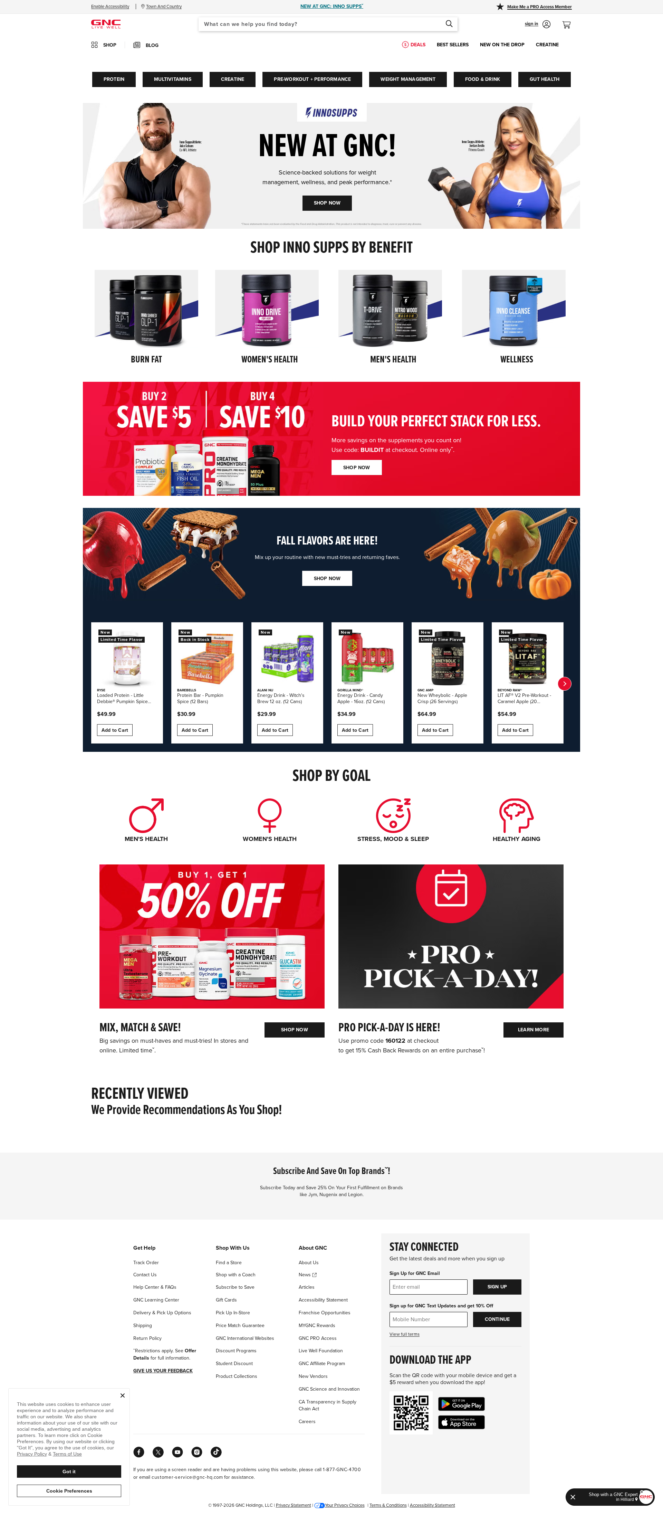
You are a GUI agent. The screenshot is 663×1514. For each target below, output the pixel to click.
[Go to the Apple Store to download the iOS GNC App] (461, 1422)
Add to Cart (115, 730)
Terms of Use (67, 1454)
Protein (114, 79)
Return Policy (147, 1338)
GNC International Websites (245, 1338)
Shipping (142, 1325)
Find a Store (229, 1263)
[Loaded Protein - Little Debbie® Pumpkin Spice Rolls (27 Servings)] (127, 658)
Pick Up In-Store (233, 1313)
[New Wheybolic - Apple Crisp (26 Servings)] (447, 658)
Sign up (497, 1287)
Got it (69, 1471)
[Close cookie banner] (122, 1395)
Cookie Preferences (69, 1491)
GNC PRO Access (318, 1338)
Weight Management (408, 79)
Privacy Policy (32, 1454)
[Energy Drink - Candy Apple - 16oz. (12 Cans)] (367, 658)
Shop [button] (109, 45)
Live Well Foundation (321, 1351)
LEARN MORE (533, 1030)
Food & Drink (482, 79)
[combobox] (328, 24)
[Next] (564, 684)
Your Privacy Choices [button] (345, 1505)
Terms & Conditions (388, 1505)
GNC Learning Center (156, 1300)
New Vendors (313, 1376)
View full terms (405, 1334)
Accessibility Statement (323, 1300)
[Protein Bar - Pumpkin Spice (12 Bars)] (207, 658)
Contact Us (145, 1275)
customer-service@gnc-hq (182, 1477)
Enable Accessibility (110, 6)
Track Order (146, 1263)
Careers (307, 1422)
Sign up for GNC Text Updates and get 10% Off (441, 1306)
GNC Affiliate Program (322, 1363)
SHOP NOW (327, 203)
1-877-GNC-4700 (342, 1470)
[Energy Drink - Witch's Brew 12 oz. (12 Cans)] (287, 658)
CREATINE (547, 45)
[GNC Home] (106, 24)
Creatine (232, 79)
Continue (497, 1319)
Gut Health (544, 79)
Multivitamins (172, 79)
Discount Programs (236, 1351)
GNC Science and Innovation (329, 1389)
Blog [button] (152, 45)
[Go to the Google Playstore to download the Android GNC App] (461, 1404)
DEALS (418, 45)
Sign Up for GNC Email (415, 1273)
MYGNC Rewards (317, 1325)
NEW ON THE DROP (502, 45)
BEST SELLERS (453, 45)
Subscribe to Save (235, 1287)
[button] (538, 24)
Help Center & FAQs (154, 1287)
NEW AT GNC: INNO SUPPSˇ (331, 6)
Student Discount (234, 1363)
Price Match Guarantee (240, 1325)
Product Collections (236, 1376)
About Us (309, 1263)
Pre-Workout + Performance (312, 79)
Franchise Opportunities (324, 1313)
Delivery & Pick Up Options (162, 1313)
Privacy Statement (293, 1505)
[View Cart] (569, 21)
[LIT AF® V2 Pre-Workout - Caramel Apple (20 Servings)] (528, 658)
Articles (307, 1287)
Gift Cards (226, 1300)
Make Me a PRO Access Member (539, 7)
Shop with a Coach (236, 1275)
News (305, 1275)
